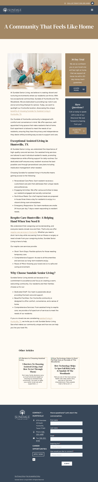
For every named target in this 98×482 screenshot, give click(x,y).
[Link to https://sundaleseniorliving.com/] (92, 3)
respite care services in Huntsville (24, 232)
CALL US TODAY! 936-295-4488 (78, 3)
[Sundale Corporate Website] (22, 416)
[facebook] (34, 459)
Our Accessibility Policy (33, 476)
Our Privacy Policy (20, 476)
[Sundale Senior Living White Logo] (12, 8)
